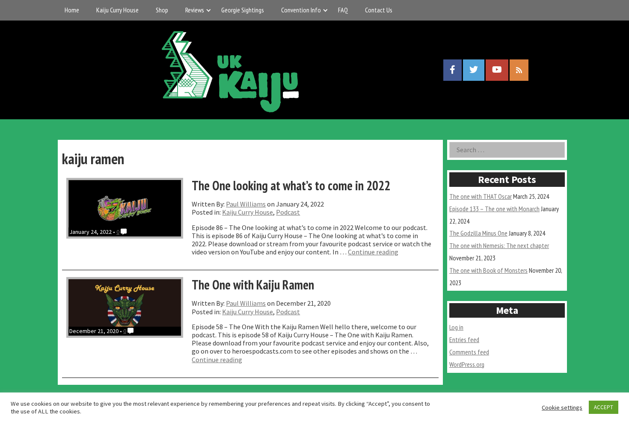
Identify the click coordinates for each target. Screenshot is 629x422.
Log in (456, 327)
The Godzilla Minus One (478, 233)
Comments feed (469, 352)
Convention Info (301, 10)
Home (72, 10)
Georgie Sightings (242, 10)
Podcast (288, 212)
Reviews (194, 10)
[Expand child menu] (208, 10)
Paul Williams (246, 204)
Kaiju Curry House (117, 10)
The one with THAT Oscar (480, 196)
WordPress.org (466, 364)
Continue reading (373, 252)
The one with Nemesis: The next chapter (499, 245)
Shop (162, 10)
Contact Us (378, 10)
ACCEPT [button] (603, 407)
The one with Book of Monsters (488, 270)
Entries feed (464, 339)
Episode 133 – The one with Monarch (494, 208)
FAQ (343, 10)
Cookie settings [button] (562, 407)
